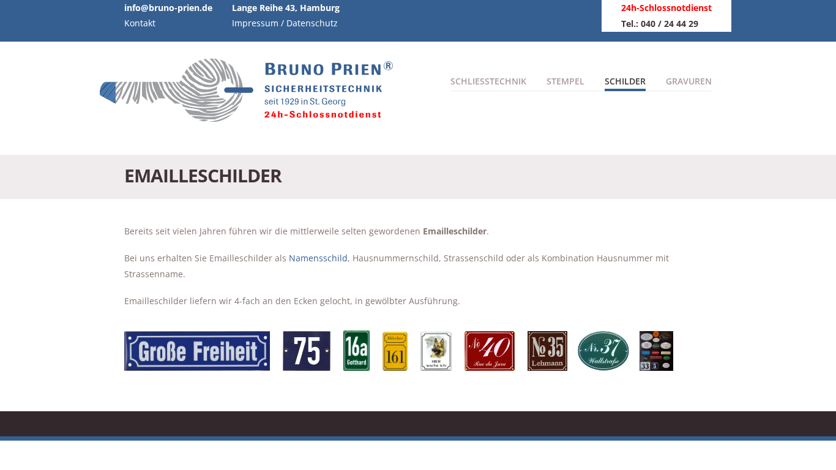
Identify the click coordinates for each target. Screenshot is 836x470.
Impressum (255, 23)
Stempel (565, 81)
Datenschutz (312, 23)
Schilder (625, 81)
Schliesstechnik (488, 81)
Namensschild (318, 258)
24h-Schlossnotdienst (666, 7)
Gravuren (689, 81)
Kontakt (139, 23)
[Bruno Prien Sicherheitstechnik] (253, 116)
